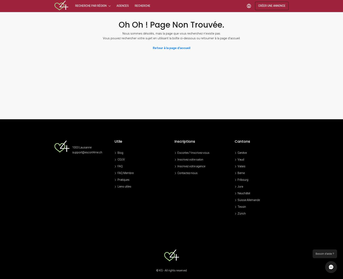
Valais (241, 166)
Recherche (142, 6)
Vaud (241, 159)
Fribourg (243, 179)
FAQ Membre (126, 173)
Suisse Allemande (249, 200)
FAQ (120, 166)
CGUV (121, 159)
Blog (120, 152)
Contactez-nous (187, 173)
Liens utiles (124, 186)
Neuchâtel (244, 193)
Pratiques (123, 179)
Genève (242, 152)
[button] (331, 267)
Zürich (242, 213)
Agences (123, 6)
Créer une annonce (271, 6)
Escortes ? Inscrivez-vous (193, 152)
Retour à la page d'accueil (171, 48)
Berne (241, 173)
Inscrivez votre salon (190, 159)
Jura (240, 186)
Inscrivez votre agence (191, 166)
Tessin (242, 206)
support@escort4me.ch (87, 152)
